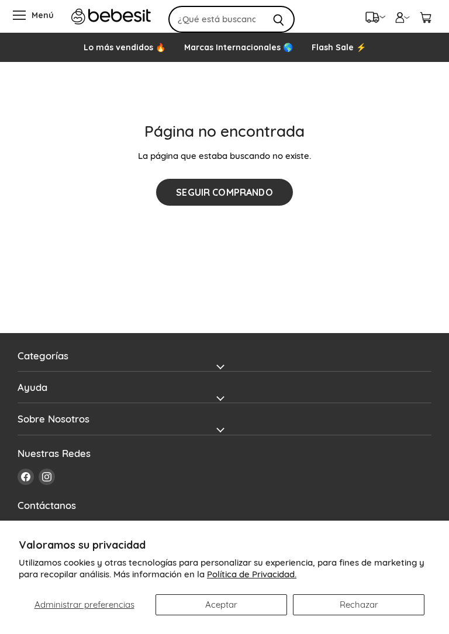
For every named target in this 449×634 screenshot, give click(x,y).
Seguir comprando (224, 192)
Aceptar (221, 604)
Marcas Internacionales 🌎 (238, 47)
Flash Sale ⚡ (339, 47)
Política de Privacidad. (251, 574)
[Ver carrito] (425, 16)
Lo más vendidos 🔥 (124, 47)
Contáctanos (47, 505)
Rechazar (359, 604)
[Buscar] (279, 19)
